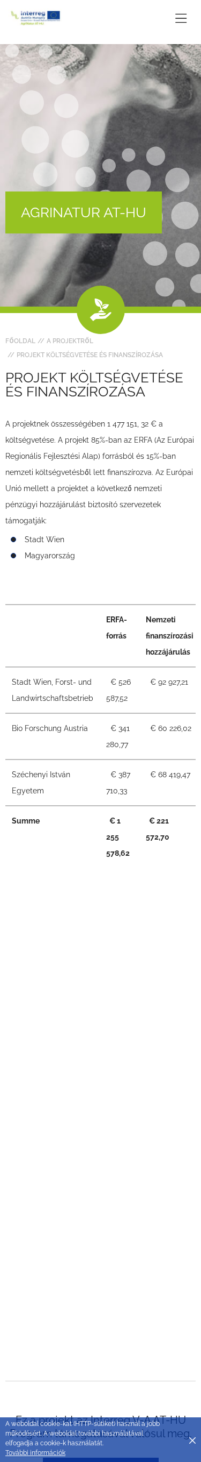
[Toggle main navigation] (181, 18)
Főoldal (20, 341)
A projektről (70, 341)
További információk (35, 1453)
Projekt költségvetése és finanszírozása (90, 355)
